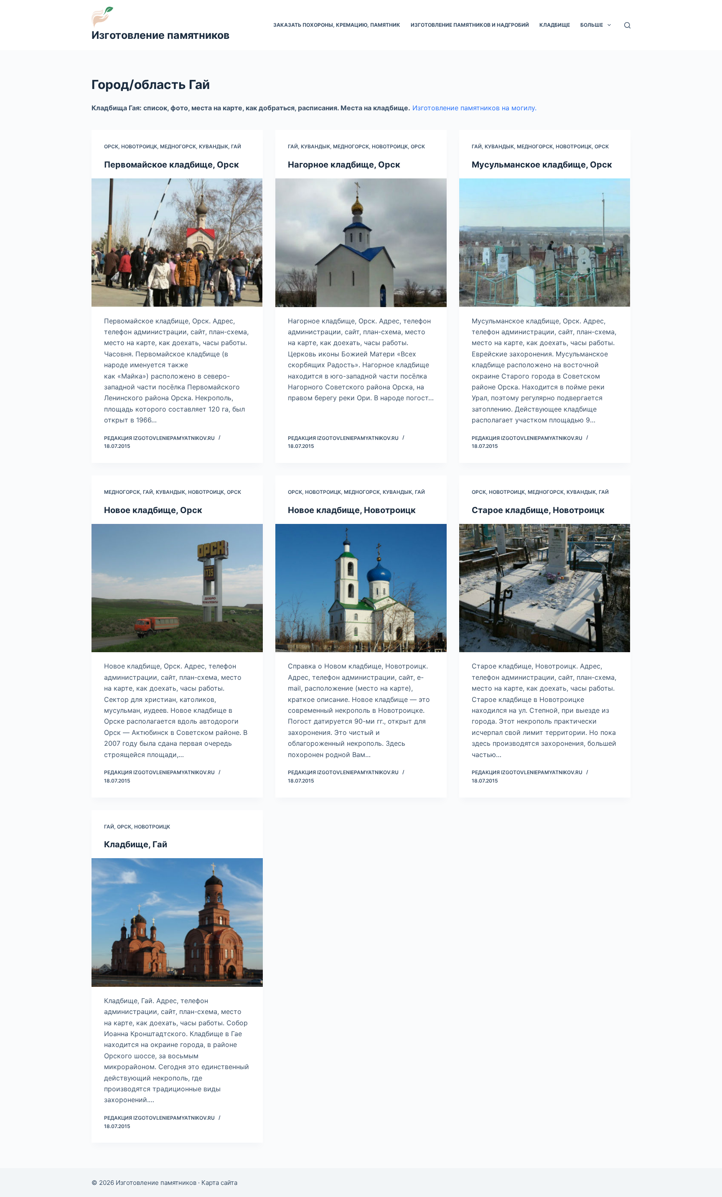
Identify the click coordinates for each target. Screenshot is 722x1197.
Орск (111, 146)
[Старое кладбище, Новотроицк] (544, 588)
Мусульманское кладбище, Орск (542, 165)
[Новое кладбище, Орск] (177, 588)
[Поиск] (627, 25)
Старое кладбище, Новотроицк (538, 510)
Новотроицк (139, 146)
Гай (236, 146)
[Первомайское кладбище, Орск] (177, 242)
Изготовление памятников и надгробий (470, 25)
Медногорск (178, 146)
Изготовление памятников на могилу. (474, 108)
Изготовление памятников (160, 35)
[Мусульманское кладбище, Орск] (544, 242)
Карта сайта (219, 1183)
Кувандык (213, 146)
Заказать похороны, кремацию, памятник (336, 25)
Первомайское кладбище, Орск (171, 165)
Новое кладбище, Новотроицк (352, 510)
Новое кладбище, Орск (153, 510)
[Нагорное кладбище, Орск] (361, 242)
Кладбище (554, 25)
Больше (591, 25)
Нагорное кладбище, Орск (344, 165)
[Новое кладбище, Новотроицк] (361, 588)
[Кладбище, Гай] (177, 922)
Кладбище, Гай (135, 844)
